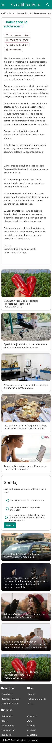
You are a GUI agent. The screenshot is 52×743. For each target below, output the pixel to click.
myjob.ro (31, 730)
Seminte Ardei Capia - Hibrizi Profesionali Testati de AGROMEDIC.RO (21, 303)
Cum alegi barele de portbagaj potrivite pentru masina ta (21, 555)
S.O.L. (31, 703)
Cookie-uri (7, 694)
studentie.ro (8, 725)
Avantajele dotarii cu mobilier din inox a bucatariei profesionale (26, 386)
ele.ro (5, 721)
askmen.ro (7, 716)
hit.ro (29, 721)
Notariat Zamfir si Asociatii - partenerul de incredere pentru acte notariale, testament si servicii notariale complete (24, 582)
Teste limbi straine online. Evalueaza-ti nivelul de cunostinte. (25, 467)
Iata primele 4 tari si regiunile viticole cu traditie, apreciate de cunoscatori (25, 427)
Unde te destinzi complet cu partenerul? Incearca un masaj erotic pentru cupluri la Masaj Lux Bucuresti (25, 644)
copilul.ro (6, 735)
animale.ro (32, 716)
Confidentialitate (10, 703)
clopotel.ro (32, 735)
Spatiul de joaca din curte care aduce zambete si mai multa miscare (26, 346)
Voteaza (10, 525)
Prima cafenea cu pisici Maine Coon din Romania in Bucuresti (24, 616)
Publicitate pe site (37, 699)
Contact (32, 694)
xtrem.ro (31, 725)
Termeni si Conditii (11, 699)
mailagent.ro (8, 730)
